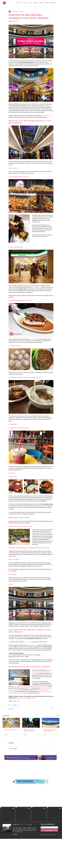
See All (58, 715)
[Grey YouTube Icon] (29, 824)
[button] (21, 3)
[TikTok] (21, 824)
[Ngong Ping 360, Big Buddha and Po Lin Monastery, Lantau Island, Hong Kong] (31, 723)
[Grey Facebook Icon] (26, 824)
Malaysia (10, 700)
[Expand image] (19, 359)
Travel (14, 700)
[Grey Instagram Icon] (24, 824)
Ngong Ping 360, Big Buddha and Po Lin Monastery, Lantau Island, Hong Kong (30, 730)
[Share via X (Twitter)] (12, 705)
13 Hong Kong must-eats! (10, 729)
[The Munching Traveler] (4, 2)
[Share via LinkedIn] (15, 705)
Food (18, 700)
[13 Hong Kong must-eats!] (11, 723)
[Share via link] (18, 705)
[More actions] (52, 11)
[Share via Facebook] (9, 705)
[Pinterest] (31, 824)
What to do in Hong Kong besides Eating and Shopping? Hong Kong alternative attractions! (49, 730)
